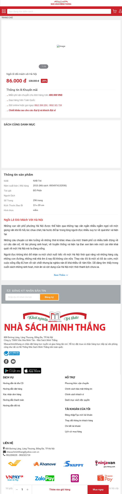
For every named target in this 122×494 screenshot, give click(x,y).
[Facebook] (6, 360)
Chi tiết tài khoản (73, 426)
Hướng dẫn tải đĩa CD (13, 383)
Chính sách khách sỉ (74, 394)
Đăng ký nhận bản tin (29, 290)
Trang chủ (7, 18)
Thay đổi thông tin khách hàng (79, 420)
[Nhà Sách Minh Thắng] (61, 1)
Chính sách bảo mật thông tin (78, 389)
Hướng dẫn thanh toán (13, 400)
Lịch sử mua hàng (73, 431)
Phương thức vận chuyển (77, 383)
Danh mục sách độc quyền (77, 400)
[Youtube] (13, 360)
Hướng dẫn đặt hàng (12, 389)
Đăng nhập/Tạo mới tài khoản (78, 415)
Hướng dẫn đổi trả (11, 405)
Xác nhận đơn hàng (12, 394)
